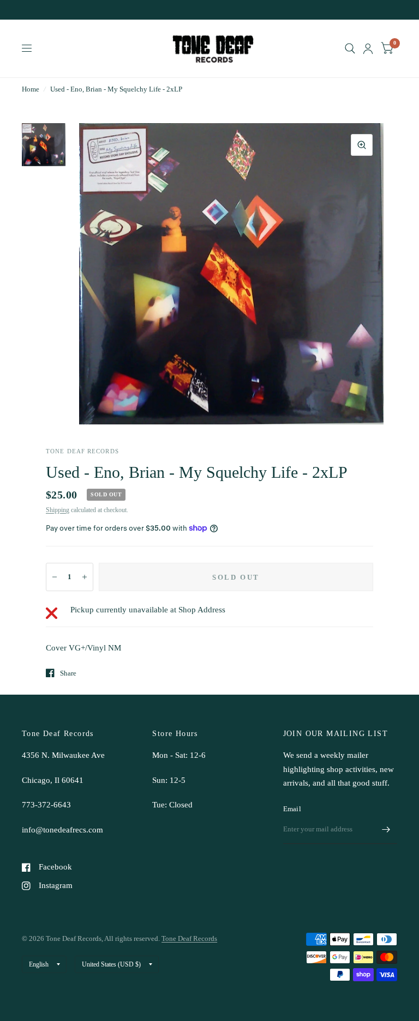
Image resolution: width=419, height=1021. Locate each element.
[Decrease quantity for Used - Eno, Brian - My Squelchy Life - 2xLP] (54, 577)
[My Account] (368, 48)
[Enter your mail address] (386, 830)
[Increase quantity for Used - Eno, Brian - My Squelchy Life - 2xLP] (84, 577)
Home (30, 89)
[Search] (350, 48)
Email (292, 809)
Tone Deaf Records (189, 938)
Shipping (57, 510)
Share (68, 673)
